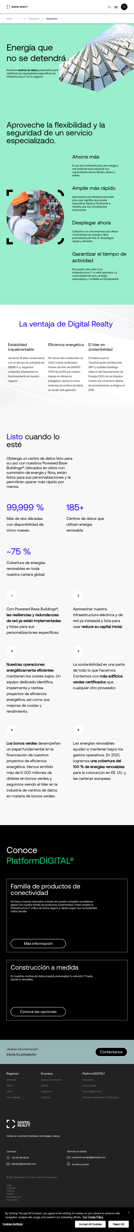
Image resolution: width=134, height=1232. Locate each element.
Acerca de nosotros (51, 1079)
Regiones (13, 1073)
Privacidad (11, 1188)
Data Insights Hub (92, 1091)
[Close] (128, 1212)
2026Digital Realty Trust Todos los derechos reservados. (32, 1177)
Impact (44, 1085)
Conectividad (89, 1085)
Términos (11, 1191)
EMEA (10, 1085)
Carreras (45, 1097)
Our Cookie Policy (93, 1217)
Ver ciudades (13, 1097)
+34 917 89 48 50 (20, 1157)
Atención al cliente (76, 1151)
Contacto (11, 1151)
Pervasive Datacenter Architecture (101, 1097)
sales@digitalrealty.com (23, 1164)
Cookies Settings (13, 1224)
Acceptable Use (14, 1197)
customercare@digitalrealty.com (89, 1157)
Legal (9, 1185)
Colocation (88, 1079)
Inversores (46, 1091)
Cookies (10, 1194)
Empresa (47, 1073)
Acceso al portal (80, 1164)
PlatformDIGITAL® (94, 1073)
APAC (9, 1091)
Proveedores (12, 1200)
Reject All (118, 1224)
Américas (11, 1079)
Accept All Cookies (90, 1224)
